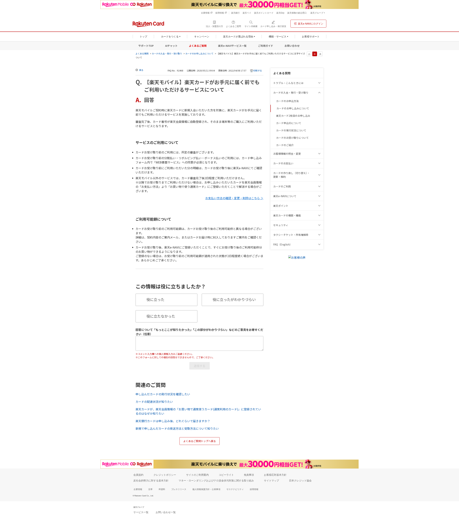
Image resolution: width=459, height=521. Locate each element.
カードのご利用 (282, 186)
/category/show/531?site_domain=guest (319, 244)
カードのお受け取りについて (292, 137)
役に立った (155, 299)
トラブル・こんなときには (288, 83)
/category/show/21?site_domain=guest (319, 153)
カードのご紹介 (285, 145)
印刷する (257, 70)
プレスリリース (178, 489)
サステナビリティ (235, 489)
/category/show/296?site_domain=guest (319, 235)
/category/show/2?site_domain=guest (319, 186)
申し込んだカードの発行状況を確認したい (163, 394)
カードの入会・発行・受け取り (167, 53)
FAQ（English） (282, 244)
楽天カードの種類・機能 (287, 215)
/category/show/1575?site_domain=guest (319, 163)
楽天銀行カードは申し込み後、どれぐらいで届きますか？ (173, 421)
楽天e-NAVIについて (284, 196)
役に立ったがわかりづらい (234, 299)
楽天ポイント (280, 206)
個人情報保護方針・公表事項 (206, 489)
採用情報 (254, 489)
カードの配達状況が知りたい (154, 401)
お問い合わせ (292, 45)
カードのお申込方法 (287, 101)
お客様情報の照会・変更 (287, 153)
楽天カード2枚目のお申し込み (293, 115)
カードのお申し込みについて (199, 53)
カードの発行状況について (291, 130)
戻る (141, 69)
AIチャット (171, 45)
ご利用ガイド (265, 45)
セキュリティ (280, 225)
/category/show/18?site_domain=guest (319, 175)
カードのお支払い (283, 163)
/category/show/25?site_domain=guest (319, 215)
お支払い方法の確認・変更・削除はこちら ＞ (234, 198)
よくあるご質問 (198, 45)
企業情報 (138, 489)
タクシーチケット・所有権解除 (290, 235)
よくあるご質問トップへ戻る (199, 441)
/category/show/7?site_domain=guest (319, 196)
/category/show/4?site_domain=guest (319, 206)
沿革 (150, 489)
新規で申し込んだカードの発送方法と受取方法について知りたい (177, 428)
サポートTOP (146, 45)
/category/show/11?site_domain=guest (319, 83)
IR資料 (162, 489)
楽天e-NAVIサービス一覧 (232, 45)
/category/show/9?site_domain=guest (319, 92)
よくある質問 (142, 53)
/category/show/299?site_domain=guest (319, 225)
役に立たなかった (160, 316)
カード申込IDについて (288, 123)
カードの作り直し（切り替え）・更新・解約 (291, 175)
